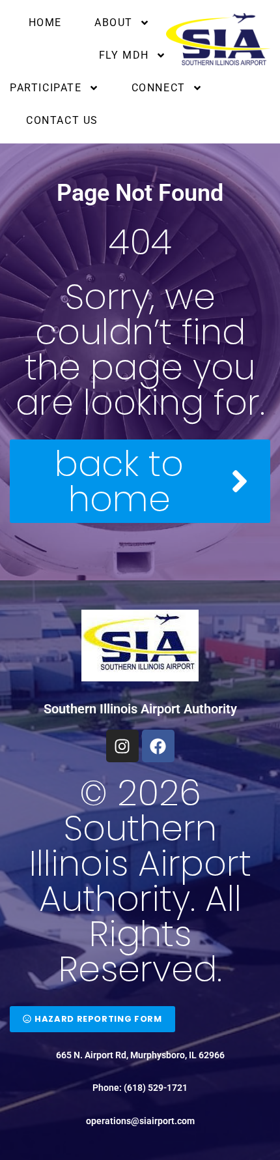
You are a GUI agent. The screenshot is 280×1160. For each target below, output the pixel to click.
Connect (159, 88)
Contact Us (62, 120)
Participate (46, 88)
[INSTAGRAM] (122, 746)
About (113, 22)
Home (45, 22)
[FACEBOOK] (158, 746)
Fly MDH (124, 55)
